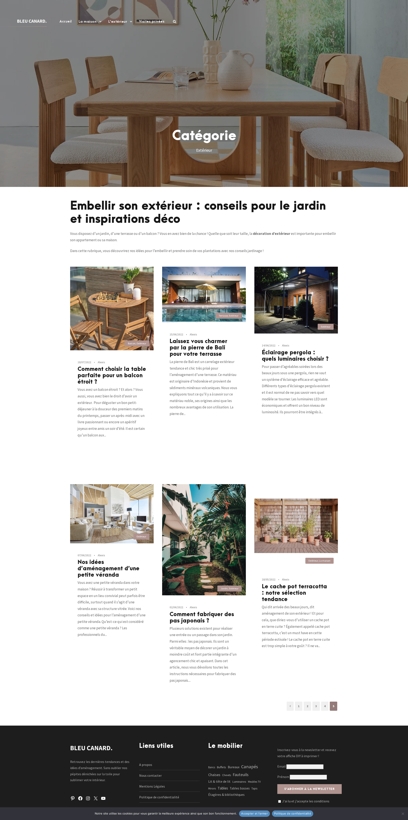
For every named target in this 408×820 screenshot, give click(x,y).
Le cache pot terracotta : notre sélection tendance (294, 593)
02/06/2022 (176, 607)
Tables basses (240, 788)
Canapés (249, 767)
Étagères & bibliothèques (226, 795)
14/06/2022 (268, 345)
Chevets (226, 775)
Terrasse (223, 315)
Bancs (211, 767)
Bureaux (233, 767)
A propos (145, 765)
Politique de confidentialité (159, 797)
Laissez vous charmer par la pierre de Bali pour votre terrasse (198, 347)
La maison (88, 22)
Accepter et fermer (254, 813)
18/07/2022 (84, 362)
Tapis (254, 788)
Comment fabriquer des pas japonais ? (202, 617)
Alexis (101, 362)
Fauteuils (240, 774)
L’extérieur (117, 22)
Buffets (221, 767)
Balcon (132, 343)
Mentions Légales (152, 786)
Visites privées (152, 21)
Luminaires (239, 782)
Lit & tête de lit (219, 781)
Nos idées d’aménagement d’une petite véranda (108, 568)
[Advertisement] (204, 71)
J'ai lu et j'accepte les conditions (305, 801)
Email (281, 766)
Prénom (283, 777)
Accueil (66, 21)
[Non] (403, 814)
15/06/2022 (176, 334)
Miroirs (212, 788)
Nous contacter (150, 775)
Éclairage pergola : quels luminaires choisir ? (295, 355)
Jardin (224, 588)
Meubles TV (254, 782)
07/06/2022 (84, 555)
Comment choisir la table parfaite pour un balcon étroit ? (112, 375)
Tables (223, 788)
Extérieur (141, 343)
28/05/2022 (268, 579)
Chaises (214, 774)
